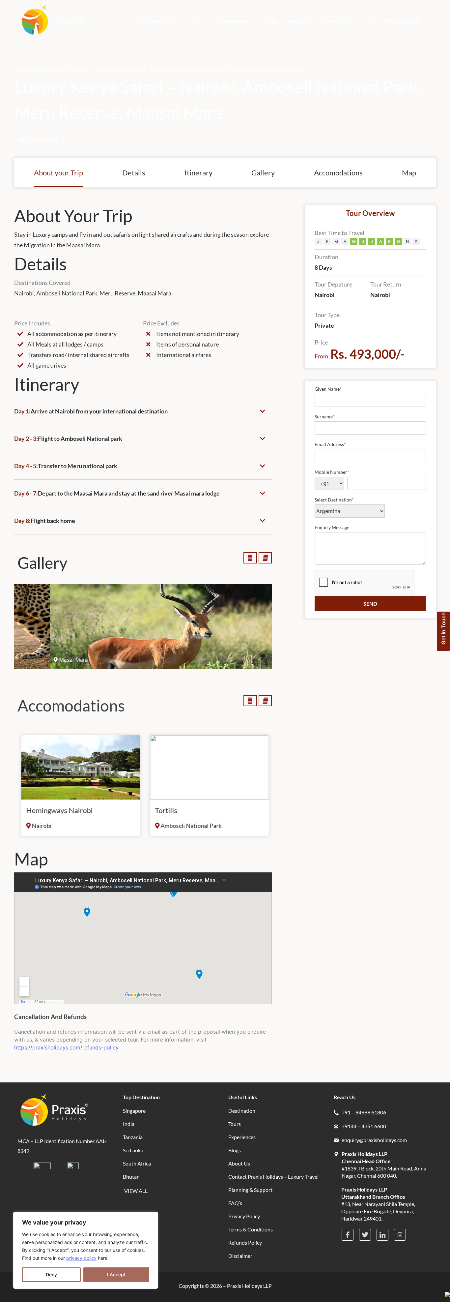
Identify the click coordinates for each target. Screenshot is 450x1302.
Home (21, 70)
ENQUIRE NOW (402, 21)
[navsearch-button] (364, 20)
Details (133, 172)
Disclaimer (240, 1256)
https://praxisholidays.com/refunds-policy (66, 1047)
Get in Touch (443, 628)
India (128, 1124)
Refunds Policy (245, 1242)
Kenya (81, 70)
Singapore (134, 1110)
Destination (241, 1110)
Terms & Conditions (250, 1229)
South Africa (137, 1163)
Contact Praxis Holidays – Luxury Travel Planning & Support (273, 1183)
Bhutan (131, 1176)
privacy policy (81, 1258)
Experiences (232, 20)
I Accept (116, 1274)
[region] (85, 1250)
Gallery (263, 172)
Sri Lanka (133, 1150)
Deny (51, 1274)
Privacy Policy (244, 1216)
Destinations (156, 20)
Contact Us (336, 20)
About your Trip (58, 172)
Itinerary (198, 172)
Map (409, 172)
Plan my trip (39, 140)
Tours (195, 20)
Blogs (270, 20)
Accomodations (338, 172)
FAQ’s (235, 1203)
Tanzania (133, 1137)
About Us (300, 20)
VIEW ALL (136, 1191)
